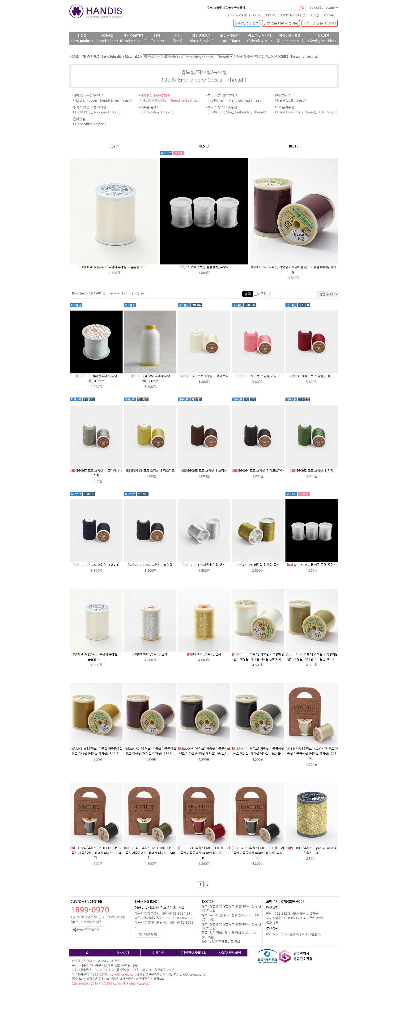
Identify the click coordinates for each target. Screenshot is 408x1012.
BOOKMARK (239, 15)
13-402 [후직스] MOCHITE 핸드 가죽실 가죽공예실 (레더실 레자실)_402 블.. (258, 853)
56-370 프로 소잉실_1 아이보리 (204, 376)
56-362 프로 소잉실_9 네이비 (96, 565)
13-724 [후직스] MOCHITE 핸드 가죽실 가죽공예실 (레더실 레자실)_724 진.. (96, 853)
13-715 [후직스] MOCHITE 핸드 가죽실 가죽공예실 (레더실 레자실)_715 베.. (311, 753)
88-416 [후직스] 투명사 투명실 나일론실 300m (114, 267)
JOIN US (270, 15)
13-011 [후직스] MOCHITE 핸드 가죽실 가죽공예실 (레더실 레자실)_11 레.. (204, 853)
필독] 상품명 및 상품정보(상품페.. (227, 7)
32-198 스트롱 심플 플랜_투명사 (204, 267)
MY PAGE (329, 15)
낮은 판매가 (97, 293)
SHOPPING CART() (293, 15)
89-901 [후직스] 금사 (204, 654)
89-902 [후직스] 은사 (150, 654)
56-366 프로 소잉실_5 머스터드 (150, 470)
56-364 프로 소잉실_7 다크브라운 (258, 470)
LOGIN (256, 15)
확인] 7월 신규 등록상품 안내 (221, 941)
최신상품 (78, 293)
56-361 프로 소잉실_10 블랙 (150, 565)
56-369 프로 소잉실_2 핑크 (257, 376)
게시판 (315, 15)
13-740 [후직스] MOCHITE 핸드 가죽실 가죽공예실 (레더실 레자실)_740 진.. (150, 853)
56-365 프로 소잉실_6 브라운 (204, 470)
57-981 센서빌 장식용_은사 (204, 565)
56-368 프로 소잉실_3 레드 (311, 376)
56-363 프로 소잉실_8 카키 (311, 470)
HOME (74, 56)
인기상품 (138, 293)
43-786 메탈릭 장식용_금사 (257, 565)
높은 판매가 (118, 293)
